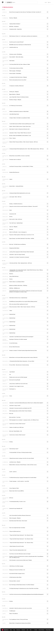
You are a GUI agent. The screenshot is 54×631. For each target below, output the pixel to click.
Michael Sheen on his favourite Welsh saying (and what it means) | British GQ (23, 357)
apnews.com (5, 12)
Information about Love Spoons (15, 159)
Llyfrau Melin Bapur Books (14, 114)
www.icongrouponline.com (6, 139)
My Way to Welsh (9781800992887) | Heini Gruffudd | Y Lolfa (20, 135)
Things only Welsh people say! (15, 531)
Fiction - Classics (12, 138)
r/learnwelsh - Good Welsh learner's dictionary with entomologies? (21, 336)
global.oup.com (5, 610)
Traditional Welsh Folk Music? (14, 23)
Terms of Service (41, 629)
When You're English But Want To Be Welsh (17, 527)
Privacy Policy (48, 629)
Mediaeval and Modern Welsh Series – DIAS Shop (18, 285)
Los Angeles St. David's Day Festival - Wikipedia (18, 77)
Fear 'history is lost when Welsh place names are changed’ (20, 553)
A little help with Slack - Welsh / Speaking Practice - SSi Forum (20, 263)
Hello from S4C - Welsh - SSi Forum (15, 219)
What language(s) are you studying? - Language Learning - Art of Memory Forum (24, 419)
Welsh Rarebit (11, 60)
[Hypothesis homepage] (3, 2)
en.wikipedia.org (5, 17)
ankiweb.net (5, 238)
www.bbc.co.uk (5, 26)
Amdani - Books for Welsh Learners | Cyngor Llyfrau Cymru (20, 126)
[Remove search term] (11, 2)
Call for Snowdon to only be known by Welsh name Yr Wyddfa (20, 560)
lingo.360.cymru (5, 371)
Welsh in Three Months (13, 613)
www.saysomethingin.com (5, 223)
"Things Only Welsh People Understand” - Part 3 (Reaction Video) (21, 535)
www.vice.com (5, 251)
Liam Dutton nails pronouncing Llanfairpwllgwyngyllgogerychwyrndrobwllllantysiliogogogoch (26, 594)
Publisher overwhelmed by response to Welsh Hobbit (19, 111)
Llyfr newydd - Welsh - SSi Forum (15, 196)
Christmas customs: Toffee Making (15, 54)
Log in (46, 2)
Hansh (10, 210)
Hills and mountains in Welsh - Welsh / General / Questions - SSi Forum (22, 306)
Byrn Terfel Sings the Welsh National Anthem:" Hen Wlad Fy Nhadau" (21, 584)
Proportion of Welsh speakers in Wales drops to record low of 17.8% (21, 234)
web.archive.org (5, 273)
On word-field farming (13, 343)
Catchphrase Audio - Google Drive (15, 29)
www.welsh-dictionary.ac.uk (5, 340)
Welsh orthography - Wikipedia (15, 518)
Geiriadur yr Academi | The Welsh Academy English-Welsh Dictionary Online (23, 350)
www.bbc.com (5, 304)
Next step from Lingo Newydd (14, 379)
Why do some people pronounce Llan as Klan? (17, 79)
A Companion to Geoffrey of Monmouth (16, 85)
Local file (4, 85)
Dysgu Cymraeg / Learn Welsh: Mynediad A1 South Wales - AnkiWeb (21, 238)
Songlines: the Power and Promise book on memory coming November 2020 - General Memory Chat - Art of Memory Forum (26, 557)
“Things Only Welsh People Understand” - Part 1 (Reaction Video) (21, 542)
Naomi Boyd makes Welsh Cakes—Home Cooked (18, 520)
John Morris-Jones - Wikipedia (14, 462)
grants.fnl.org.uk (5, 97)
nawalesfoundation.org (13, 47)
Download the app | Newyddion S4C (15, 508)
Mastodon (11, 229)
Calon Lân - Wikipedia (13, 226)
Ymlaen (10, 310)
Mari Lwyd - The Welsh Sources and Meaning (17, 244)
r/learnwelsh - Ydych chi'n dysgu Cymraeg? (17, 254)
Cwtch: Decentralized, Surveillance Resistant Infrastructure (20, 515)
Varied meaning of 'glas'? (13, 448)
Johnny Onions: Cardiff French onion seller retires (18, 383)
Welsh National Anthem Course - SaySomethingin (18, 297)
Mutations (11, 273)
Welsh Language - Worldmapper (15, 70)
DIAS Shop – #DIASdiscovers (14, 288)
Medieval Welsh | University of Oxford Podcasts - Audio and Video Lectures (23, 464)
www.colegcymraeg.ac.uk (6, 491)
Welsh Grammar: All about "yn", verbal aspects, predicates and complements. (23, 36)
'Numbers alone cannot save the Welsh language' (18, 377)
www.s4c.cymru (5, 213)
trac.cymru (4, 417)
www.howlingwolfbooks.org (6, 187)
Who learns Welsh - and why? (14, 580)
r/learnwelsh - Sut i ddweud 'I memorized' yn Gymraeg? (19, 257)
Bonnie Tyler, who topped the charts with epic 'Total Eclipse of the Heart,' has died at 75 (25, 12)
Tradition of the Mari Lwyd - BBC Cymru (16, 427)
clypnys (10, 179)
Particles (10, 279)
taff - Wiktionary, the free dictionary (15, 105)
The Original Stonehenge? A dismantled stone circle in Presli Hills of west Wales (23, 588)
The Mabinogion (12, 610)
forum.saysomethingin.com (5, 380)
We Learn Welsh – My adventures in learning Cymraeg (19, 364)
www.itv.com (5, 166)
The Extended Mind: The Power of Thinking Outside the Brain (20, 452)
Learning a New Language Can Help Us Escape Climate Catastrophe (21, 251)
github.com (4, 290)
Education (23, 629)
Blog (14, 629)
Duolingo (11, 441)
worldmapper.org (5, 70)
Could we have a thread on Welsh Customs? (17, 423)
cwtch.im (4, 515)
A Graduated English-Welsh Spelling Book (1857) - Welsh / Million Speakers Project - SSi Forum (26, 148)
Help (30, 629)
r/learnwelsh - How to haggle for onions (16, 386)
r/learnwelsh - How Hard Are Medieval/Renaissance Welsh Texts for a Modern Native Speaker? (26, 402)
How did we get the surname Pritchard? (16, 41)
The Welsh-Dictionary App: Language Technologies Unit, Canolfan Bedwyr (22, 477)
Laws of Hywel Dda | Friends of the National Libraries (19, 97)
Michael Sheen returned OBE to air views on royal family (19, 155)
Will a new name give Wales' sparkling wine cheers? (18, 304)
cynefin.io (4, 471)
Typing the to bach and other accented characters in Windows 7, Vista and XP (23, 206)
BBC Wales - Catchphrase (14, 26)
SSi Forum (11, 497)
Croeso (10, 395)
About (11, 629)
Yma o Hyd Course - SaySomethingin (16, 222)
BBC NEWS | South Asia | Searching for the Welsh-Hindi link (20, 44)
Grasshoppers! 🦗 (12, 388)
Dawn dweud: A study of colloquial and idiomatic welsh (19, 129)
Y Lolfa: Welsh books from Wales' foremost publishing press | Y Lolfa (21, 123)
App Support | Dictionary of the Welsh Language (18, 339)
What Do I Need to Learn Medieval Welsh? (16, 281)
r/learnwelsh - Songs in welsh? (14, 405)
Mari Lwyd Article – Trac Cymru (15, 417)
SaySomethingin (12, 314)
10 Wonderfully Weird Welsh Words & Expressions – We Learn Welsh (21, 361)
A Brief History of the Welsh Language (16, 566)
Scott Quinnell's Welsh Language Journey (17, 573)
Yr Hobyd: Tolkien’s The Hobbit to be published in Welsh (19, 117)
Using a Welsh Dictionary (13, 276)
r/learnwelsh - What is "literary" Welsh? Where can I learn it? (20, 132)
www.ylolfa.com (5, 123)
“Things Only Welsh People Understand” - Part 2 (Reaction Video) (21, 538)
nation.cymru (5, 111)
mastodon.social (5, 229)
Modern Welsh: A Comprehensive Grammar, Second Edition (20, 623)
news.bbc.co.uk (5, 44)
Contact (35, 629)
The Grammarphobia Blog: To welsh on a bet (17, 501)
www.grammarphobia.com (6, 502)
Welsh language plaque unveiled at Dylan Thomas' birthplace (20, 410)
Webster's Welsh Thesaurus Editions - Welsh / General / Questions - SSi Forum (23, 141)
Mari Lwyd (11, 413)
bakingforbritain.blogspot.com (5, 57)
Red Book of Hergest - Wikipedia (15, 99)
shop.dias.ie (5, 285)
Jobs (27, 629)
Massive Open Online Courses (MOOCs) (16, 490)
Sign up (49, 2)
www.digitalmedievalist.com (6, 282)
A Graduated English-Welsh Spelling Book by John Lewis (19, 193)
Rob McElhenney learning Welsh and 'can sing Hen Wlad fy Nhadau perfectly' (23, 301)
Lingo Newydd (12, 371)
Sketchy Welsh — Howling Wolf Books (16, 186)
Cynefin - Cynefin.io (13, 471)
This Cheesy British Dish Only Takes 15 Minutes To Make (19, 64)
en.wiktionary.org (5, 105)
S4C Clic (10, 216)
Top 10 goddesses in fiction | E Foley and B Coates (18, 619)
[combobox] (24, 2)
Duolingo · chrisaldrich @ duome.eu (15, 203)
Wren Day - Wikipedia (13, 17)
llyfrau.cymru (5, 126)
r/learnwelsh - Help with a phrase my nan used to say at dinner (20, 608)
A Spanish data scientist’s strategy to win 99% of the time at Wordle (21, 458)
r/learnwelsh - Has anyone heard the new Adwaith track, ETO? (20, 408)
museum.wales (5, 54)
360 (10, 374)
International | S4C (12, 213)
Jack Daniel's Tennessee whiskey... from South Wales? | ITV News (21, 166)
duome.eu (4, 203)
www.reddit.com (5, 23)
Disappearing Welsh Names (14, 248)
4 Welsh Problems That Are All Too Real (16, 546)
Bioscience (18, 629)
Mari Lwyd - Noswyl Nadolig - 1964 (15, 431)
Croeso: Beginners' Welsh (14, 488)
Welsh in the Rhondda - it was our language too (18, 232)
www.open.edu (5, 488)
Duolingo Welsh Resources (14, 172)
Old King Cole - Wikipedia (14, 91)
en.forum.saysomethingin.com (6, 142)
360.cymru (4, 374)
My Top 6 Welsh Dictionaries (14, 346)
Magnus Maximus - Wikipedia (14, 94)
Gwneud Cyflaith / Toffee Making (15, 73)
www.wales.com (5, 68)
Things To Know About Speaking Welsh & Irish (17, 550)
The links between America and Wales (16, 68)
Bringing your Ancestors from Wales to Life (17, 569)
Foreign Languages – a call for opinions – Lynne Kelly (19, 481)
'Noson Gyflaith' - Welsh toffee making (16, 56)
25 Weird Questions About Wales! (15, 577)
